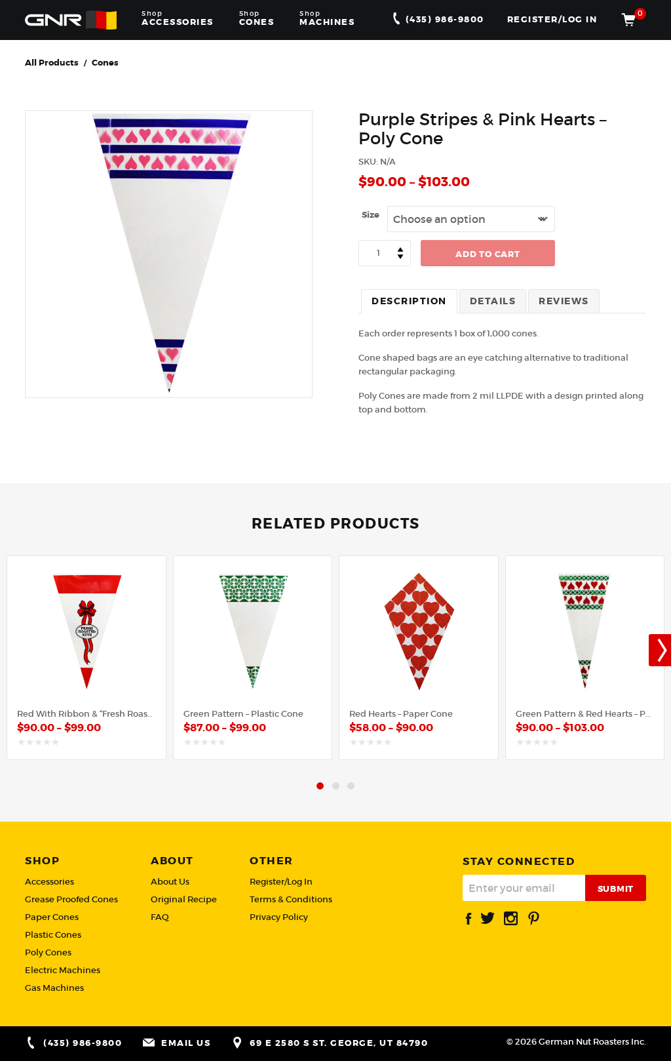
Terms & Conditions (291, 899)
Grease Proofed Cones (71, 899)
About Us (170, 881)
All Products (52, 62)
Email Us (185, 1043)
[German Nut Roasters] (71, 19)
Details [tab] (493, 301)
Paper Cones (52, 917)
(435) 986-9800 (443, 19)
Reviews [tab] (564, 301)
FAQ (160, 917)
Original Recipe (184, 899)
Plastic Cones (53, 934)
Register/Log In (552, 19)
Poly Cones (48, 952)
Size (370, 214)
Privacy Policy (279, 917)
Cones (105, 62)
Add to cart (487, 254)
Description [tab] (409, 301)
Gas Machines (54, 987)
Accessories (49, 881)
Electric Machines (62, 970)
